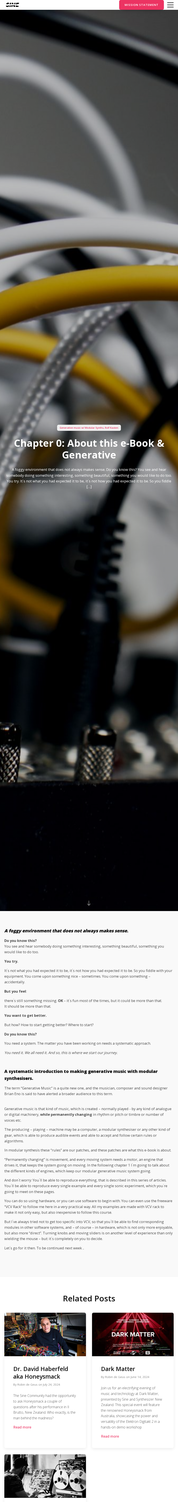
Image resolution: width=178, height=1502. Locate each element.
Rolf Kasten (111, 427)
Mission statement (141, 5)
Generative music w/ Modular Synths (82, 427)
